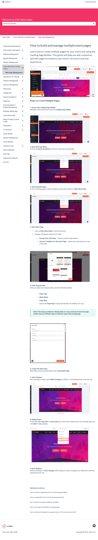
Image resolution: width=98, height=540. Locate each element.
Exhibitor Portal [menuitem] (8, 146)
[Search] (94, 23)
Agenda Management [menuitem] (10, 58)
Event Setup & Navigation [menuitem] (11, 50)
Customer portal (90, 2)
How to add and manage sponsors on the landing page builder (48, 492)
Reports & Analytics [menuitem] (9, 97)
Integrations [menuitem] (7, 126)
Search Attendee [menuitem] (8, 150)
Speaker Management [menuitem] (10, 62)
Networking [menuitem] (7, 89)
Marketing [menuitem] (6, 101)
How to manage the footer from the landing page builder (47, 497)
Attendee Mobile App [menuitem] (10, 111)
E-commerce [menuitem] (7, 130)
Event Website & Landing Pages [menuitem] (11, 67)
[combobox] (47, 23)
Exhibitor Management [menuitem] (10, 81)
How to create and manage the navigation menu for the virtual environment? (53, 512)
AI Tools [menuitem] (6, 162)
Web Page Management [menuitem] (14, 73)
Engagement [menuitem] (7, 93)
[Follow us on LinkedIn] (94, 525)
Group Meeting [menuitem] (8, 142)
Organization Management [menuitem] (12, 46)
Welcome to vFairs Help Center (17, 19)
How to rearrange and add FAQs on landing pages (45, 507)
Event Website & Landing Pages (24, 37)
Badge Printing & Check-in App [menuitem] (11, 120)
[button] (22, 50)
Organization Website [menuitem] (10, 158)
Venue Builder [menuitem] (8, 134)
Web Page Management (46, 37)
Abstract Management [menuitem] (10, 138)
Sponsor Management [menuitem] (10, 85)
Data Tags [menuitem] (6, 154)
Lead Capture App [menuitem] (9, 115)
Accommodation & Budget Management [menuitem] (10, 106)
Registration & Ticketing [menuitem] (11, 77)
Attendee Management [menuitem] (10, 54)
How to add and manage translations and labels (44, 502)
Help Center (6, 37)
